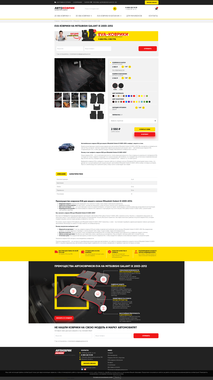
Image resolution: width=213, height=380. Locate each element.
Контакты (153, 16)
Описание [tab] (61, 174)
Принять (117, 377)
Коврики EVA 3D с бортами (116, 357)
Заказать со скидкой (64, 318)
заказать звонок (89, 363)
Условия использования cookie (103, 377)
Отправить (147, 48)
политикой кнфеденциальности (78, 341)
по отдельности (118, 70)
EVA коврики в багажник (115, 360)
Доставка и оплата (64, 2)
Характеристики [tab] (76, 174)
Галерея (87, 2)
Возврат (110, 362)
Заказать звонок (152, 2)
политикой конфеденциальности (80, 54)
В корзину (144, 134)
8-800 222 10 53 (87, 355)
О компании (77, 2)
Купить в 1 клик (144, 129)
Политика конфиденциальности (118, 369)
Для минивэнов (134, 16)
